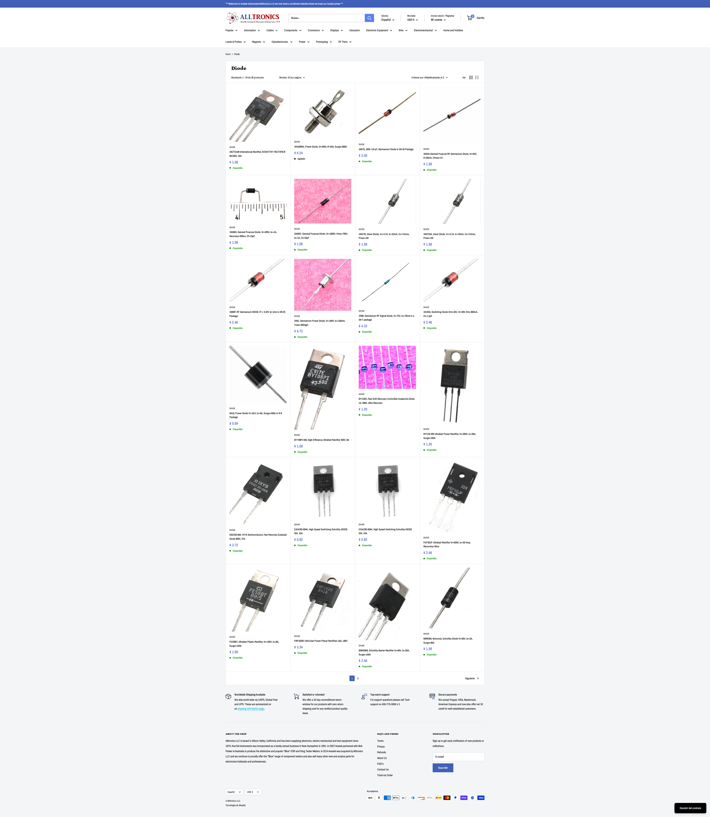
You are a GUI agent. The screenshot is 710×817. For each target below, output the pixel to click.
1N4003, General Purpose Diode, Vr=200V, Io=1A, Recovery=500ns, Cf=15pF (253, 234)
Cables (270, 30)
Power (302, 42)
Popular (230, 30)
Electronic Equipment (377, 30)
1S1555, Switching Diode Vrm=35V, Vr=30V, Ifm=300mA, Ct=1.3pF (450, 314)
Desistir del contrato (690, 808)
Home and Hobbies (453, 30)
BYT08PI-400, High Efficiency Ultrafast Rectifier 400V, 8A (321, 440)
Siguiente (470, 678)
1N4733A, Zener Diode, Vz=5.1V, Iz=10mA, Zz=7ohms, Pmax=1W (449, 236)
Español (231, 792)
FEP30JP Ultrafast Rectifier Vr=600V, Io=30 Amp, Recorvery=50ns (447, 544)
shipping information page (251, 709)
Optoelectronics (280, 42)
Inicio (228, 54)
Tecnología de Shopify (236, 805)
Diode (232, 147)
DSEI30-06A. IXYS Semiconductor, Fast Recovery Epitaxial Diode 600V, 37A (258, 536)
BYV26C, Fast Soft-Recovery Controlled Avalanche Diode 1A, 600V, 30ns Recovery (387, 401)
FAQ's (380, 764)
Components (290, 30)
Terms (380, 741)
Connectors (314, 30)
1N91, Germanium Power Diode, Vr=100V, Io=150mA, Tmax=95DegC (319, 323)
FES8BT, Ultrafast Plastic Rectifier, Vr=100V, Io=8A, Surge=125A (254, 643)
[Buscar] (369, 18)
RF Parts (342, 42)
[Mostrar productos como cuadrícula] (471, 77)
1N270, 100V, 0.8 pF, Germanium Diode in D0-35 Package (386, 149)
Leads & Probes (234, 42)
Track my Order (385, 775)
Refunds (381, 752)
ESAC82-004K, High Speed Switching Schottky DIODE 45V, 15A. (321, 531)
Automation (250, 30)
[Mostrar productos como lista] (477, 77)
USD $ (250, 792)
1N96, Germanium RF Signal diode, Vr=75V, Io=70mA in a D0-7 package (386, 318)
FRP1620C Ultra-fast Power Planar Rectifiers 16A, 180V (321, 640)
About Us (382, 758)
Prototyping (322, 42)
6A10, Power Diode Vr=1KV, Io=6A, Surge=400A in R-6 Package (255, 415)
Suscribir (443, 768)
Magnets (256, 42)
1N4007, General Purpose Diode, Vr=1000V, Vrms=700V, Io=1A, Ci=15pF (321, 235)
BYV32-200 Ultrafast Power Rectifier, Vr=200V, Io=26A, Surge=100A (449, 436)
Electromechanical (423, 30)
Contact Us (383, 769)
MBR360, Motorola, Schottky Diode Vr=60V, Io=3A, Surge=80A (448, 640)
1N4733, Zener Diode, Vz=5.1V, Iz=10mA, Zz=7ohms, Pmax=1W (384, 236)
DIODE (362, 144)
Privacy (381, 746)
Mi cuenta (437, 20)
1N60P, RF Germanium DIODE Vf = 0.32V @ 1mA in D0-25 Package (257, 314)
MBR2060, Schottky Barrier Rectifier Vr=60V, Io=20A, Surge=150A (384, 652)
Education (354, 30)
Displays (334, 30)
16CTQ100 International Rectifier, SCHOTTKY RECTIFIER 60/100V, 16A (257, 154)
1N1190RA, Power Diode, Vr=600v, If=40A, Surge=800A (320, 146)
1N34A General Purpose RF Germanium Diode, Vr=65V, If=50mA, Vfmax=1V (450, 156)
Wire (401, 30)
